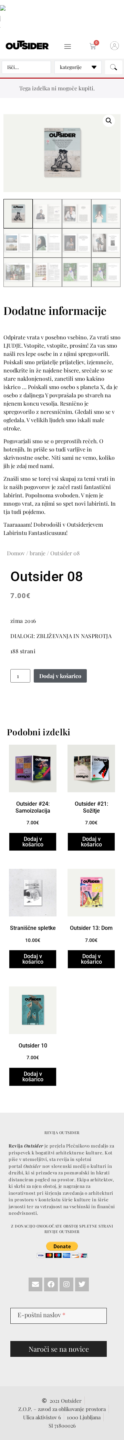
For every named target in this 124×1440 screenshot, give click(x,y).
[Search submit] (113, 67)
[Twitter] (82, 1284)
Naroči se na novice (59, 1348)
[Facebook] (51, 1284)
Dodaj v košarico (60, 675)
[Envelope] (35, 1284)
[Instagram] (66, 1284)
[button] (68, 47)
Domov (16, 553)
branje (37, 553)
